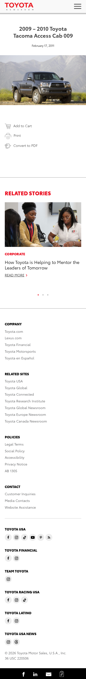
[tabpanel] (43, 241)
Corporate (15, 253)
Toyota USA (14, 381)
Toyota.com (14, 331)
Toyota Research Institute (25, 401)
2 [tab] (43, 293)
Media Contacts (17, 500)
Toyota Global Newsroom (25, 407)
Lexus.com (13, 337)
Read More (14, 275)
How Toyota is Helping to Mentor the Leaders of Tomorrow (42, 264)
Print (17, 135)
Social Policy (15, 450)
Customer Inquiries (20, 493)
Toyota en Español (19, 358)
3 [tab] (48, 293)
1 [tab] (38, 293)
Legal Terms (14, 444)
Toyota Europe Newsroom (25, 414)
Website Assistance (20, 507)
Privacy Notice (16, 464)
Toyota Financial (18, 344)
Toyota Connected (19, 394)
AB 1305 (11, 470)
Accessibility (14, 457)
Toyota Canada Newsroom (26, 421)
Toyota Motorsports (20, 351)
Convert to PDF (25, 145)
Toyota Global (16, 387)
